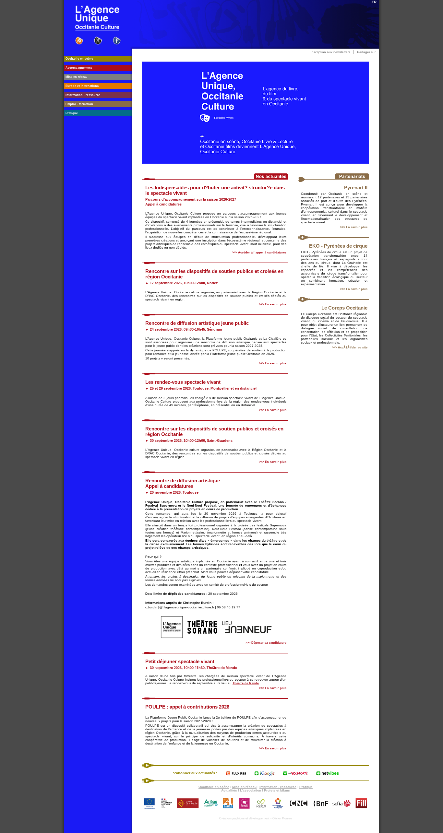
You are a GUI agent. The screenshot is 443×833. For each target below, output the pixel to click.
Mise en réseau (244, 787)
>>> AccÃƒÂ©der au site (349, 347)
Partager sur (366, 52)
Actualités (229, 790)
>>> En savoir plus (353, 227)
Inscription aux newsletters (330, 52)
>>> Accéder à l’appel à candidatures (259, 252)
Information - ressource (277, 787)
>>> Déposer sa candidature (265, 642)
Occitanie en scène (213, 787)
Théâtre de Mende (246, 683)
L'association (250, 790)
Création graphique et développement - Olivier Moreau (255, 818)
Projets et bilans (277, 790)
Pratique (306, 787)
